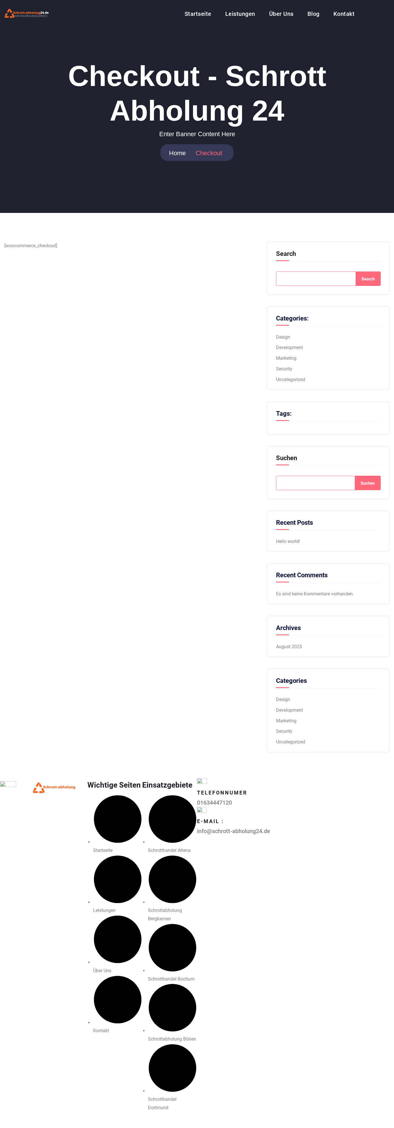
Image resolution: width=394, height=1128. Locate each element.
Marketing (286, 358)
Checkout (209, 153)
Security (284, 369)
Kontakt (344, 13)
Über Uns (281, 13)
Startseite (198, 13)
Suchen (286, 458)
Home (177, 153)
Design (283, 337)
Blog (313, 13)
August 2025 (289, 646)
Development (289, 347)
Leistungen (240, 13)
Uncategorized (290, 379)
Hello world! (288, 541)
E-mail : (210, 821)
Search (286, 254)
